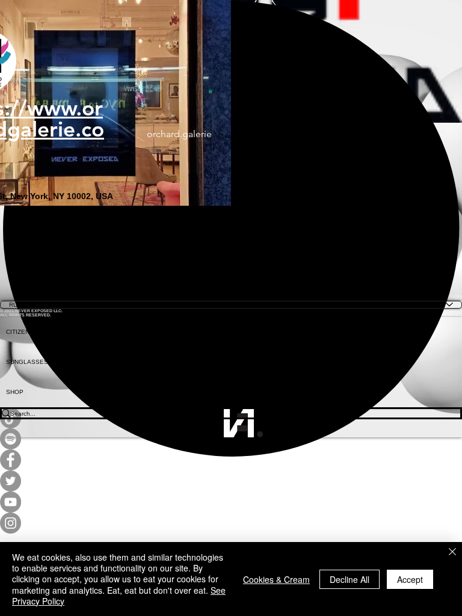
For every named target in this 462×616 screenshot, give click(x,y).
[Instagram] (231, 523)
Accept (410, 579)
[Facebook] (231, 459)
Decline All (349, 579)
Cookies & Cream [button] (276, 579)
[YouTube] (231, 502)
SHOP (14, 392)
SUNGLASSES (27, 362)
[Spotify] (231, 438)
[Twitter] (231, 480)
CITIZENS (20, 331)
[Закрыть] (452, 552)
